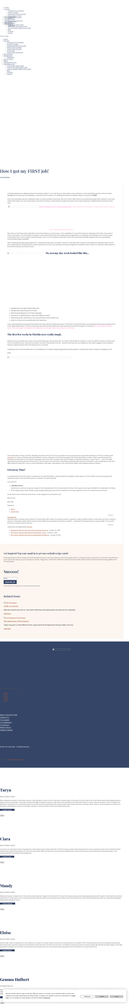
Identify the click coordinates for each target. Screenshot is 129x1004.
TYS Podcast (4, 725)
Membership (8, 56)
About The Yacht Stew (8, 715)
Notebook (10, 57)
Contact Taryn (6, 810)
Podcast (10, 31)
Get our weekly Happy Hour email (19, 28)
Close (2, 815)
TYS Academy (4, 720)
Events (10, 33)
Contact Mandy (7, 904)
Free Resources (9, 64)
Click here (10, 457)
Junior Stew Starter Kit (15, 52)
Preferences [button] (46, 997)
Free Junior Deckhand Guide (17, 26)
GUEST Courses (13, 12)
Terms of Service (6, 730)
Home (6, 39)
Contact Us (4, 717)
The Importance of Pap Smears (16, 621)
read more (7, 614)
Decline (102, 996)
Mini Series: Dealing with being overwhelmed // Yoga (28, 533)
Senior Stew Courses (15, 16)
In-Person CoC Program (16, 11)
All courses (11, 51)
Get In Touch (8, 59)
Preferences (87, 996)
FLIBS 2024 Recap (11, 606)
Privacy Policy (5, 728)
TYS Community (6, 723)
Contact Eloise (7, 950)
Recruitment (8, 54)
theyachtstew (6, 177)
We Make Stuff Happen (15, 760)
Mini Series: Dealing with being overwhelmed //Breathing (30, 535)
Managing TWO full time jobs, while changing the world (29, 530)
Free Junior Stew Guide (15, 25)
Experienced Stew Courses (17, 14)
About (6, 61)
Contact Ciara (6, 857)
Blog (9, 30)
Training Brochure (10, 62)
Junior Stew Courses (14, 49)
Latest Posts (15, 512)
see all (29, 527)
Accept (116, 996)
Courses (7, 9)
